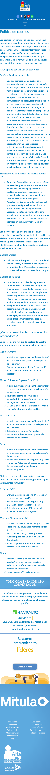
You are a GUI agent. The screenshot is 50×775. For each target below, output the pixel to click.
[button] (25, 24)
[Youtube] (28, 16)
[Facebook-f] (21, 16)
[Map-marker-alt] (18, 16)
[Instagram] (25, 16)
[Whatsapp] (32, 16)
